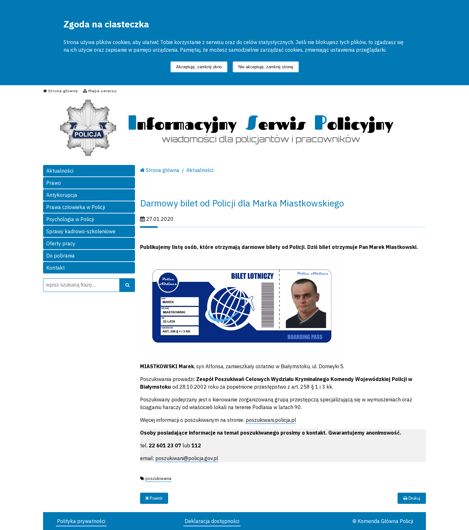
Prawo (53, 183)
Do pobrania (60, 255)
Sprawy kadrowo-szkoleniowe (80, 231)
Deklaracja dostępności (212, 521)
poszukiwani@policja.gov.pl (186, 458)
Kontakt (55, 268)
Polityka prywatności (81, 521)
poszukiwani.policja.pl (271, 420)
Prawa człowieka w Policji (75, 207)
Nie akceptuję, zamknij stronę (265, 66)
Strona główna (162, 170)
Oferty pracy (60, 243)
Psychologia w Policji (70, 219)
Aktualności (59, 171)
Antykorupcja (61, 195)
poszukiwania (158, 478)
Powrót (155, 498)
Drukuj (413, 498)
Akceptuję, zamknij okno (199, 66)
